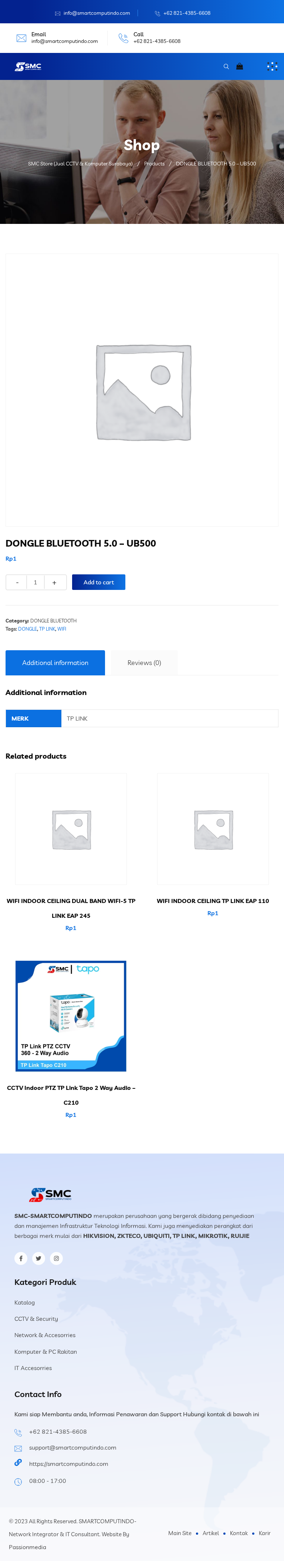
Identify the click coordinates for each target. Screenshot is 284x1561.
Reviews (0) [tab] (144, 662)
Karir (265, 1533)
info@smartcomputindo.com (97, 13)
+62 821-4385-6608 (186, 13)
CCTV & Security (36, 1318)
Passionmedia (27, 1547)
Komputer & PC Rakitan (45, 1351)
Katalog (24, 1302)
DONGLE (27, 629)
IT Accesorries (33, 1368)
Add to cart (99, 582)
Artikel (211, 1533)
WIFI (61, 629)
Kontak (239, 1533)
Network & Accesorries (44, 1335)
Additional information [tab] (55, 662)
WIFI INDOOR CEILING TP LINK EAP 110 (213, 900)
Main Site (180, 1533)
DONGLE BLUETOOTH (53, 621)
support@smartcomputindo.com (72, 1447)
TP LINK (47, 629)
